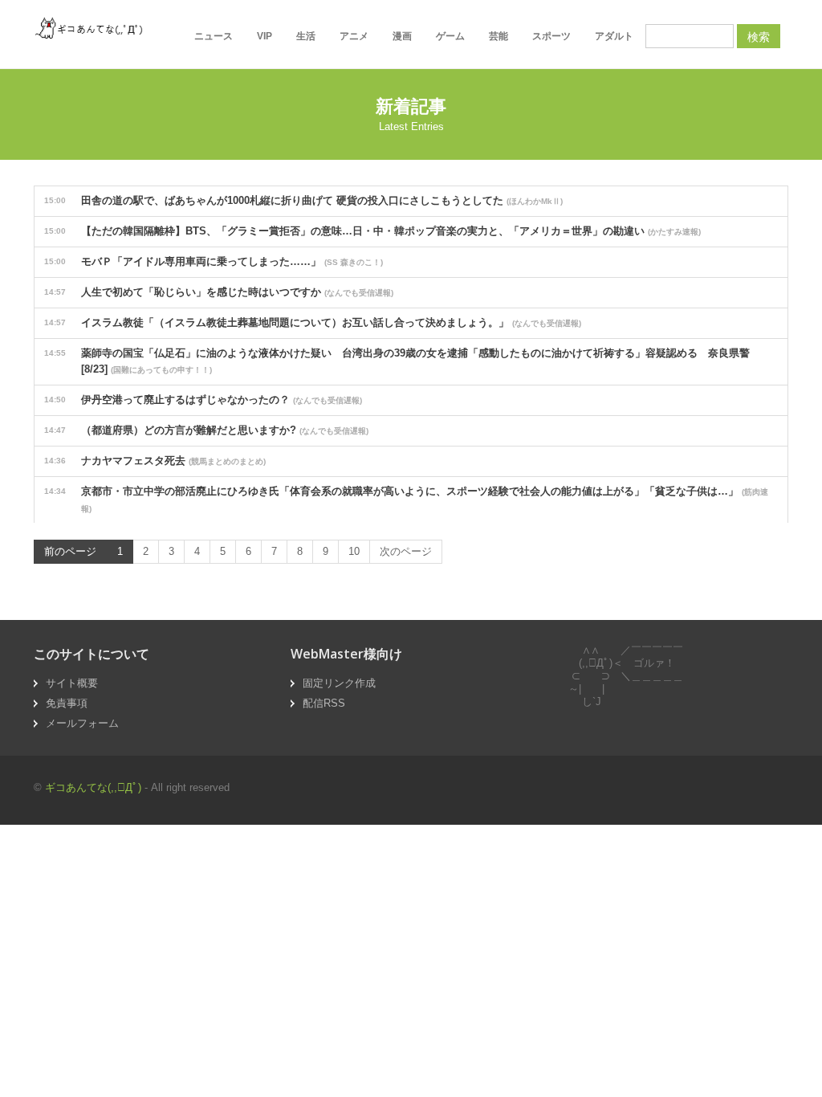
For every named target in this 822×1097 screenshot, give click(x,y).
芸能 (498, 36)
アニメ (354, 36)
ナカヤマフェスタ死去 (155, 461)
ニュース (213, 36)
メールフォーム (82, 723)
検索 (758, 36)
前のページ (70, 551)
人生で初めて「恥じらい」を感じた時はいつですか (218, 292)
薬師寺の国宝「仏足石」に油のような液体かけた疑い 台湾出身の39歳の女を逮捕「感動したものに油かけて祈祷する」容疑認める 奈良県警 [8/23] (402, 361)
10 (354, 551)
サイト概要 (72, 683)
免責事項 (66, 703)
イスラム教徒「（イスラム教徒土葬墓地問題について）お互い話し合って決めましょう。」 (312, 322)
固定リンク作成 (339, 683)
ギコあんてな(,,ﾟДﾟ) (93, 787)
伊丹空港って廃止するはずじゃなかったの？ (203, 400)
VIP (264, 36)
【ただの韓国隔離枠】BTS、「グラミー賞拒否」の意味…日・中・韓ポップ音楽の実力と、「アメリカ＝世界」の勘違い (372, 231)
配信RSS (324, 703)
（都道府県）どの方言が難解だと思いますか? (206, 430)
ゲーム (450, 36)
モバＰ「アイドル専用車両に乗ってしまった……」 (213, 261)
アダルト (614, 36)
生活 (305, 36)
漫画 (402, 36)
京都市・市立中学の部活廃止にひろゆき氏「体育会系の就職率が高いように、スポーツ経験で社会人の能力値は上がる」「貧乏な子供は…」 (406, 499)
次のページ (406, 551)
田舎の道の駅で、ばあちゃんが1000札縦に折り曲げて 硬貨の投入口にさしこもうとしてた (303, 200)
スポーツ (551, 36)
